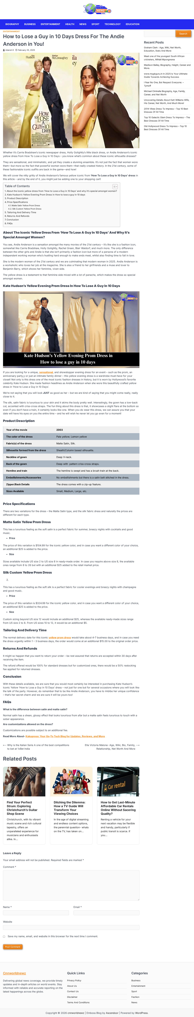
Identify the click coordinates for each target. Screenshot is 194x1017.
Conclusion (13, 219)
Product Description (17, 198)
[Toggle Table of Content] (113, 186)
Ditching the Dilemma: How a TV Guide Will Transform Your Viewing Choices (69, 808)
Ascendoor (112, 1012)
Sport (95, 24)
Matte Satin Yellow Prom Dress (26, 205)
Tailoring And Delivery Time (21, 212)
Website (7, 921)
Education (132, 24)
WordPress (141, 1012)
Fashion (135, 997)
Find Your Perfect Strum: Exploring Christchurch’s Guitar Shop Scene (22, 808)
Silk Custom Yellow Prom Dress (26, 209)
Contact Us (73, 991)
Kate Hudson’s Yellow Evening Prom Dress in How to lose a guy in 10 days (46, 194)
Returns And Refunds (18, 216)
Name (7, 907)
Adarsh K (9, 50)
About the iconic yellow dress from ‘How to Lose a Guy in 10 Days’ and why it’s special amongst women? (62, 191)
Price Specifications (17, 202)
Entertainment (50, 24)
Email (78, 907)
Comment (9, 866)
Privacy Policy (74, 980)
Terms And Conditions (78, 1002)
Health (69, 24)
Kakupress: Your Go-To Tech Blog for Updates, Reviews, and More (65, 736)
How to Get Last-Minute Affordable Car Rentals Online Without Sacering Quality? (118, 808)
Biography (12, 24)
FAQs (10, 223)
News (82, 24)
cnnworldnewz (76, 1012)
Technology (113, 24)
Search (183, 33)
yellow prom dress (60, 637)
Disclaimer (72, 997)
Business (30, 24)
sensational (46, 372)
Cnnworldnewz (14, 973)
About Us (72, 986)
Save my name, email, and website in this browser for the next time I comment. (53, 936)
